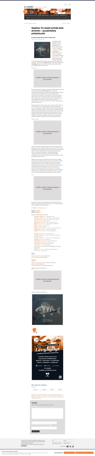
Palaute (64, 440)
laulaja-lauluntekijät (57, 395)
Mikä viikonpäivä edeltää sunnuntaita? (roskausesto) (41, 425)
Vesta (35, 246)
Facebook (37, 210)
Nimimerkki (34, 420)
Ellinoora (60, 52)
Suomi (47, 396)
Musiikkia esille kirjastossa (37, 39)
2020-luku (46, 394)
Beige (32, 264)
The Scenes (50, 396)
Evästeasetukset (58, 452)
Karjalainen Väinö (50, 395)
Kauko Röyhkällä (50, 166)
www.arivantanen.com (41, 208)
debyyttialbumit (52, 394)
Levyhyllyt (28, 6)
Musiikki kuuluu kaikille (54, 15)
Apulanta (54, 48)
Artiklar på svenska (45, 15)
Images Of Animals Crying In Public (38, 262)
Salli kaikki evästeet (69, 452)
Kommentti (34, 407)
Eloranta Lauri (58, 394)
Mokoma (54, 56)
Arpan (36, 62)
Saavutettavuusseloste (56, 443)
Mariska (35, 226)
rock (36, 396)
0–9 (32, 18)
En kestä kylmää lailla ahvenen (37, 256)
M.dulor (62, 395)
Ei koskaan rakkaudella (36, 257)
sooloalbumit (43, 396)
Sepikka (39, 396)
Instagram (37, 212)
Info (53, 440)
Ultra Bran (39, 106)
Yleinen (37, 394)
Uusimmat (30, 15)
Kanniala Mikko (44, 395)
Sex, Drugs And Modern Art (36, 265)
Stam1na (58, 56)
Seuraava (68, 23)
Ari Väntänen (34, 23)
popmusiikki (33, 396)
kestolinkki (33, 398)
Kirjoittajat (39, 15)
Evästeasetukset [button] (66, 443)
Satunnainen (34, 15)
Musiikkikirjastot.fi (63, 15)
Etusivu (26, 15)
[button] (36, 389)
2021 (49, 394)
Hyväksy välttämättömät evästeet (84, 452)
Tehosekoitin (54, 49)
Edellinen (64, 23)
